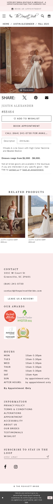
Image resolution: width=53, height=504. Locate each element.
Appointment (13, 417)
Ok (50, 497)
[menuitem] (4, 16)
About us (10, 424)
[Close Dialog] (3, 497)
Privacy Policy (14, 405)
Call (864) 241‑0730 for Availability (28, 133)
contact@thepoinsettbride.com (23, 290)
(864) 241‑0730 (14, 283)
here (26, 502)
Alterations (12, 413)
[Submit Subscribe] (47, 457)
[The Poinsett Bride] (26, 16)
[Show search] (42, 16)
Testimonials (13, 432)
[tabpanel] (26, 60)
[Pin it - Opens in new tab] (36, 97)
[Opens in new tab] (10, 316)
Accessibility (13, 420)
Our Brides (12, 428)
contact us (14, 169)
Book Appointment (26, 126)
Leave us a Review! (21, 298)
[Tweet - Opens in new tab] (24, 97)
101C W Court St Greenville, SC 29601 (17, 275)
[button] (4, 16)
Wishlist (10, 436)
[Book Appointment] (49, 16)
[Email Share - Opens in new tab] (47, 98)
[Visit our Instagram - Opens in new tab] (16, 466)
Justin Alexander (23, 23)
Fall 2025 (43, 23)
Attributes (24, 140)
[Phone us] (10, 16)
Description (9, 140)
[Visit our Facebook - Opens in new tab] (5, 466)
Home (6, 23)
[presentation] (12, 216)
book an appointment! (33, 169)
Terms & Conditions (18, 409)
